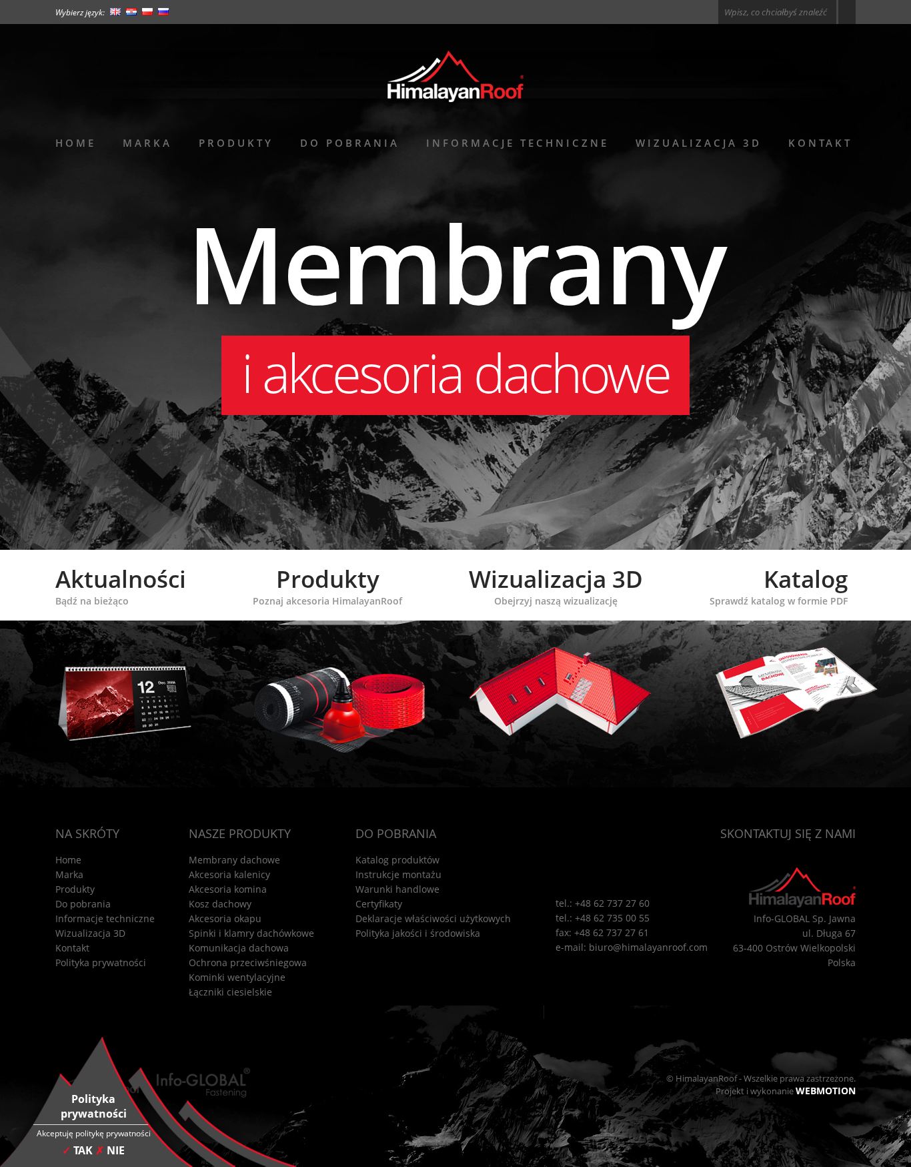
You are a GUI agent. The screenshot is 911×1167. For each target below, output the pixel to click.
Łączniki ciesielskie (230, 992)
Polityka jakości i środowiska (417, 933)
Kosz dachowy (220, 903)
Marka (147, 142)
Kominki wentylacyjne (237, 977)
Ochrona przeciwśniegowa (248, 962)
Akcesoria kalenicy (229, 874)
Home (75, 142)
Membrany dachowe (234, 859)
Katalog (779, 585)
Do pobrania (349, 142)
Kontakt (820, 142)
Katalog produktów (397, 859)
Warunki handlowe (397, 889)
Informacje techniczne (517, 142)
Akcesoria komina (228, 889)
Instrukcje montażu (398, 874)
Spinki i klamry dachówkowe (251, 933)
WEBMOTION (826, 1090)
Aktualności (120, 585)
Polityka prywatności (100, 962)
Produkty (236, 142)
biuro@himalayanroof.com (648, 947)
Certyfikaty (378, 903)
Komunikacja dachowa (239, 947)
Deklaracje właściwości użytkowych (433, 918)
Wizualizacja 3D (699, 142)
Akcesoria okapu (225, 918)
